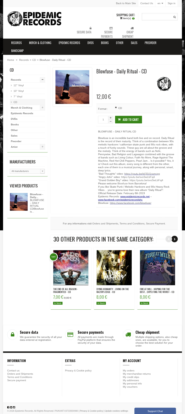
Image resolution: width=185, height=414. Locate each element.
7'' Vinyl (17, 96)
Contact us (13, 370)
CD (34, 59)
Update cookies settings (116, 411)
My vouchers (130, 386)
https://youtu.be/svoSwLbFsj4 (138, 177)
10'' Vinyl (18, 90)
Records (16, 43)
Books (105, 43)
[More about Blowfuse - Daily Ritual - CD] (19, 202)
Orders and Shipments (105, 223)
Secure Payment (155, 223)
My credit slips (131, 377)
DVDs (90, 43)
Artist (14, 146)
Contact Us (146, 3)
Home (10, 59)
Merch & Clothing (40, 43)
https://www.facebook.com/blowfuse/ (130, 202)
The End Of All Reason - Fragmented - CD (65, 290)
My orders (128, 370)
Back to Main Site (126, 3)
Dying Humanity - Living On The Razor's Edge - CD (112, 290)
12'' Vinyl (18, 85)
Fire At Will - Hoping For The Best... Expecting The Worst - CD (157, 290)
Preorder (150, 43)
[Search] (175, 17)
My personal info (132, 383)
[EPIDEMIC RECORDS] (34, 18)
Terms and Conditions (132, 223)
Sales (134, 43)
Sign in (171, 3)
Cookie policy (84, 370)
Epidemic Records (69, 43)
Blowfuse (122, 183)
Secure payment (16, 380)
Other (119, 43)
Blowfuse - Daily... (36, 196)
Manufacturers (23, 162)
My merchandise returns (137, 373)
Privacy (69, 370)
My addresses (131, 380)
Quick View (70, 265)
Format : (103, 108)
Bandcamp (17, 51)
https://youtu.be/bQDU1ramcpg (142, 173)
